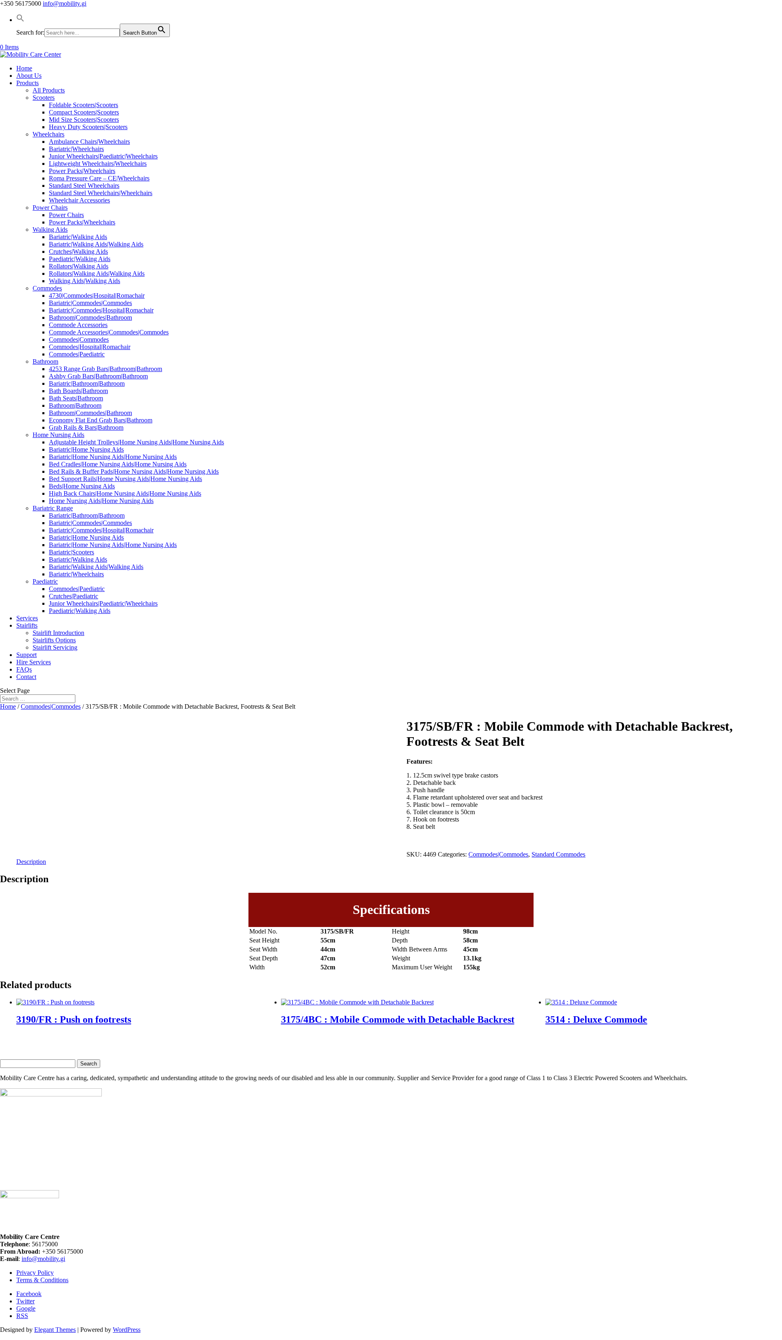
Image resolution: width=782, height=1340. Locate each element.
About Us (29, 75)
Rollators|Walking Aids (78, 266)
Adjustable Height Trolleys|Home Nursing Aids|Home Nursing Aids (136, 442)
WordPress (127, 1329)
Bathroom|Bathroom (75, 405)
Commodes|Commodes (79, 339)
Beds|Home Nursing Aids (82, 486)
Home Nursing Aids (58, 434)
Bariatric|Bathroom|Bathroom (87, 383)
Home (24, 68)
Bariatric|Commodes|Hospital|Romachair (101, 310)
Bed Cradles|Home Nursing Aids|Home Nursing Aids (118, 464)
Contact (26, 676)
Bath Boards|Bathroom (78, 390)
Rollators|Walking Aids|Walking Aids (97, 273)
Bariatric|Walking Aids (78, 236)
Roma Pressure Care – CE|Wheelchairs (99, 178)
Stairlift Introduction (58, 632)
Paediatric (45, 581)
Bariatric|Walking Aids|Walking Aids (96, 244)
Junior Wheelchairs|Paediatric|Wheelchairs (103, 156)
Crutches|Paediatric (73, 596)
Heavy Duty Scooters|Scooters (88, 126)
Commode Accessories (78, 324)
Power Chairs (50, 207)
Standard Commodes (558, 854)
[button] (20, 19)
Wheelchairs (48, 134)
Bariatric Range (53, 508)
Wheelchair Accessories (79, 200)
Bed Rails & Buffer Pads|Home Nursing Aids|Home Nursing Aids (134, 471)
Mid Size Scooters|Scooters (84, 119)
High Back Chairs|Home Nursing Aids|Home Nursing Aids (125, 493)
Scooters (44, 97)
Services (27, 618)
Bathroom (45, 361)
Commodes (47, 288)
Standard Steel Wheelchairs (84, 185)
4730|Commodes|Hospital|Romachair (97, 295)
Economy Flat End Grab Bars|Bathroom (100, 420)
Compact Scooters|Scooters (84, 112)
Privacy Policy (35, 1272)
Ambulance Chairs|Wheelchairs (89, 141)
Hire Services (33, 662)
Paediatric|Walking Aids (79, 258)
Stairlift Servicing (55, 647)
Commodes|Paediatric (77, 354)
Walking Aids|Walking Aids (84, 280)
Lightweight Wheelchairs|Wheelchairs (98, 163)
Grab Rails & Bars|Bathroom (86, 427)
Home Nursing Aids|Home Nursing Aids (101, 500)
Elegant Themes (55, 1329)
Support (26, 654)
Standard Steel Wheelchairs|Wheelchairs (100, 192)
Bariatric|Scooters (71, 552)
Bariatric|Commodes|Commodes (90, 302)
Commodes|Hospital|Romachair (89, 346)
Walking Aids (50, 229)
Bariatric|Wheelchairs (76, 148)
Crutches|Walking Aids (78, 251)
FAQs (24, 669)
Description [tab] (31, 861)
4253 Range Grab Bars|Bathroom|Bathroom (105, 368)
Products (27, 82)
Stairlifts (26, 625)
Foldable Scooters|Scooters (83, 104)
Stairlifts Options (54, 640)
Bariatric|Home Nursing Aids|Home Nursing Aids (113, 456)
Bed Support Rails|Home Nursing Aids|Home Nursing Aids (125, 478)
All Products (49, 90)
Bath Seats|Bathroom (76, 398)
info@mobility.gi (43, 1258)
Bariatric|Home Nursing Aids (86, 449)
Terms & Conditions (42, 1279)
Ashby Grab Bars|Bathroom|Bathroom (98, 376)
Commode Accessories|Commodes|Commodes (109, 332)
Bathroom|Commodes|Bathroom (90, 317)
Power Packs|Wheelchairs (82, 170)
